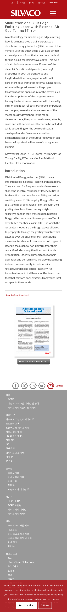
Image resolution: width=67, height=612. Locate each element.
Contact (51, 386)
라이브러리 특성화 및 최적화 (22, 407)
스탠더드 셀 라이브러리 (17, 427)
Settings (45, 605)
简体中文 (41, 3)
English (12, 3)
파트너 (11, 578)
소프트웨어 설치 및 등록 (20, 537)
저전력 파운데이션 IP (18, 489)
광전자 (11, 485)
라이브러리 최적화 (17, 513)
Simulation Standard (17, 295)
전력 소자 (12, 481)
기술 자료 (12, 542)
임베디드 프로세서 (15, 452)
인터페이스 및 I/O (15, 436)
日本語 (22, 3)
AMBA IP (10, 448)
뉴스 (10, 574)
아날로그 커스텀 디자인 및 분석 (23, 403)
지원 (8, 521)
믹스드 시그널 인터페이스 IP (20, 419)
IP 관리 (9, 460)
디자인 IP (10, 415)
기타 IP (9, 456)
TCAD (11, 399)
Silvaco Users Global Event (21, 562)
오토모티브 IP (12, 423)
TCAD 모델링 (14, 505)
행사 (10, 558)
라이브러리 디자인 (17, 509)
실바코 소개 (11, 553)
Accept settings (27, 605)
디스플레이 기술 (16, 476)
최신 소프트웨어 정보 (18, 533)
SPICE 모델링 (14, 501)
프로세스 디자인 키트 (18, 525)
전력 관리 (10, 440)
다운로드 (12, 529)
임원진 (11, 570)
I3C (7, 444)
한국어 (31, 3)
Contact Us (53, 3)
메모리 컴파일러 (14, 431)
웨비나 (11, 546)
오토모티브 (13, 472)
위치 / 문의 (13, 566)
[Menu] (51, 13)
